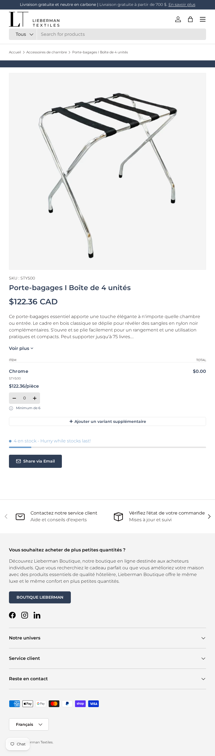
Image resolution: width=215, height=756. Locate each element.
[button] (190, 19)
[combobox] (107, 34)
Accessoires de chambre (46, 52)
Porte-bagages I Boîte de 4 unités (100, 52)
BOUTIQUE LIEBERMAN (40, 597)
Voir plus (19, 348)
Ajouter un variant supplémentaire (107, 421)
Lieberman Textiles (37, 742)
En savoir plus (182, 4)
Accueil (15, 52)
